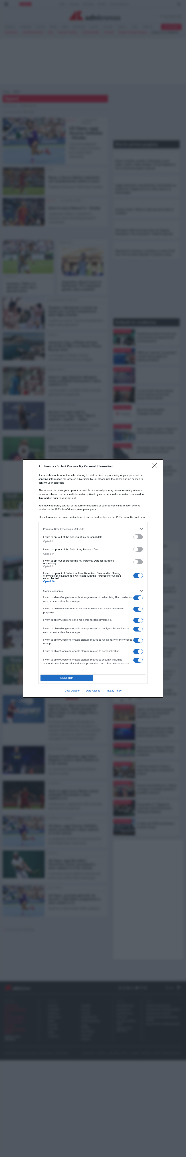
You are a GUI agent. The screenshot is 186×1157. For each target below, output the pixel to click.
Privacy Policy (114, 690)
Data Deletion (72, 690)
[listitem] (93, 529)
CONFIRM (67, 677)
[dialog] (93, 578)
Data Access (93, 690)
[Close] (155, 466)
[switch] (138, 536)
